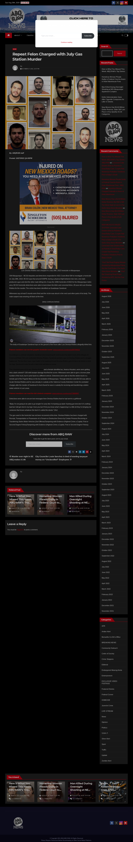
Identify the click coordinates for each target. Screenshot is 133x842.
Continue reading (66, 42)
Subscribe (88, 36)
